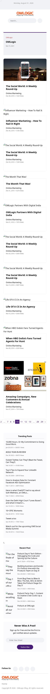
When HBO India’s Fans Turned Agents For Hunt (23, 340)
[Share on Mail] (12, 50)
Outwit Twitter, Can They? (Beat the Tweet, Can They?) (24, 461)
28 (38, 421)
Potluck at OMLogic (26, 605)
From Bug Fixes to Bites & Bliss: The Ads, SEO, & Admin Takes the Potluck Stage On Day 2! (29, 582)
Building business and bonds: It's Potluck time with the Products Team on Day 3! (30, 568)
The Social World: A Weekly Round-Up (21, 88)
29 (42, 421)
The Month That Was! (18, 183)
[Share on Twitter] (9, 50)
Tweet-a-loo (11, 518)
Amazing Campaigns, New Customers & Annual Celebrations (21, 399)
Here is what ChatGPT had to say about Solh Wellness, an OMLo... (23, 491)
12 (26, 421)
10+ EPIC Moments (14, 510)
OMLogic (11, 41)
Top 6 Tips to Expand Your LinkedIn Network (21, 471)
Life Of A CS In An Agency (20, 306)
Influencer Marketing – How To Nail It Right (24, 122)
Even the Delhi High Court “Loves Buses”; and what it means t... (24, 501)
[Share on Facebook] (7, 50)
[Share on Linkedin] (14, 50)
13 (30, 421)
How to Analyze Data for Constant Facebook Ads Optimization (21, 481)
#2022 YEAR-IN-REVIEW (16, 452)
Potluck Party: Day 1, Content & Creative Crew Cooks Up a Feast (30, 595)
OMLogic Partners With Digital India (23, 214)
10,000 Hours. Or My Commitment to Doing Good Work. (25, 443)
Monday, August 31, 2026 (23, 3)
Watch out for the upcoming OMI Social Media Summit (23, 527)
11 (21, 421)
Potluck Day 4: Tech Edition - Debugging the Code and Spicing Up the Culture (29, 555)
